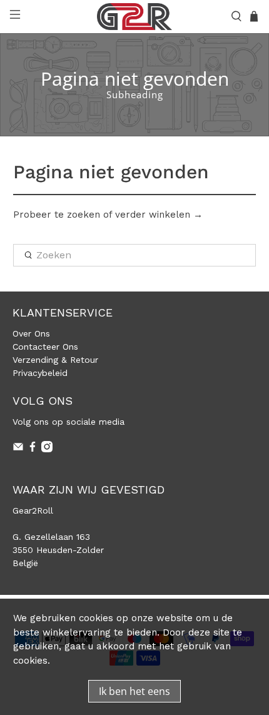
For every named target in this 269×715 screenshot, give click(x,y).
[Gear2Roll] (135, 16)
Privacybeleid (40, 373)
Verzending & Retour (55, 360)
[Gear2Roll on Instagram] (47, 449)
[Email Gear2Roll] (18, 449)
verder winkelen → (159, 214)
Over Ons (31, 333)
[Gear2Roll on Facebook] (32, 449)
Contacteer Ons (45, 347)
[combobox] (134, 255)
